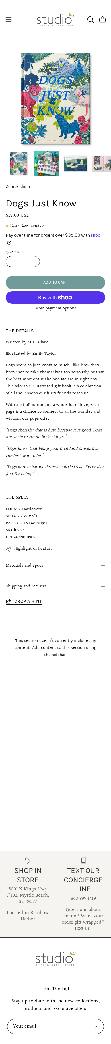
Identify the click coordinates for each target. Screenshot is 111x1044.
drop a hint (28, 601)
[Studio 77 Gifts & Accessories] (55, 19)
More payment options (55, 308)
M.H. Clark (38, 342)
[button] (90, 19)
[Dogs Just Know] (18, 163)
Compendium (18, 186)
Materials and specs (24, 565)
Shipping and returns (26, 586)
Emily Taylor (44, 353)
